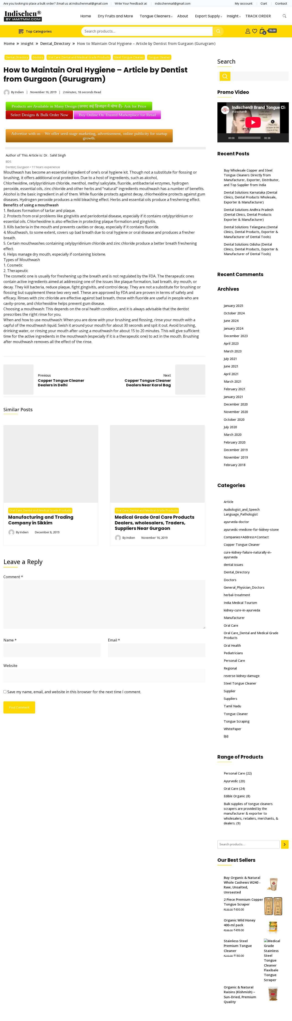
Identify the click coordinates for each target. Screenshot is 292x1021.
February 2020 (234, 442)
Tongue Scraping (237, 721)
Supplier (230, 691)
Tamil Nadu (232, 706)
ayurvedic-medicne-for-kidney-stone (251, 529)
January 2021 (233, 397)
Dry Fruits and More (115, 16)
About (182, 16)
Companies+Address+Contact (246, 537)
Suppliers (230, 698)
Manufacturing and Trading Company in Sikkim (40, 520)
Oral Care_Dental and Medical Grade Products (79, 57)
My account (243, 3)
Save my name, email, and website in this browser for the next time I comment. (74, 691)
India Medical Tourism (240, 602)
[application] (253, 122)
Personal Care (234, 660)
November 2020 (236, 412)
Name (10, 640)
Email (114, 640)
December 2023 (236, 336)
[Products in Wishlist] (254, 30)
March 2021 (233, 381)
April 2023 (231, 343)
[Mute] (275, 138)
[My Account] (247, 30)
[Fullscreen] (282, 138)
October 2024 (234, 313)
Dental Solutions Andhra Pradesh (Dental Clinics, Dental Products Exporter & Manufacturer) (249, 215)
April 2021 (231, 374)
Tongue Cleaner (159, 57)
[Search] (285, 844)
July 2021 (230, 359)
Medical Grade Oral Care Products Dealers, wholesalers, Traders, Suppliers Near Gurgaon (154, 522)
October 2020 (234, 419)
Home (85, 16)
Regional (230, 668)
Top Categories (39, 31)
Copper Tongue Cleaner (242, 544)
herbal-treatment (237, 595)
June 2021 (231, 366)
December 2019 (236, 450)
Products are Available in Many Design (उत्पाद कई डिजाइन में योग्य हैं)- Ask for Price (78, 106)
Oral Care (231, 625)
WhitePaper (232, 729)
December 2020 (236, 404)
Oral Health (232, 645)
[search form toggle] (284, 16)
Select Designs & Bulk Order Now (39, 115)
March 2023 (233, 351)
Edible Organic (234, 796)
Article (228, 502)
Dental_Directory (17, 57)
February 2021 (234, 389)
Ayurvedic (231, 781)
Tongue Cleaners (155, 16)
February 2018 (234, 465)
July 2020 (230, 427)
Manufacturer (234, 618)
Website (10, 665)
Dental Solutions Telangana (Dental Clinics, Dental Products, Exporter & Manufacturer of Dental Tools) (251, 232)
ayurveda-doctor (236, 522)
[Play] (223, 138)
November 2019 (236, 457)
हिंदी (226, 736)
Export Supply (207, 16)
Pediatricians (233, 653)
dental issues (233, 564)
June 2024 (231, 320)
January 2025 (233, 305)
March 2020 (233, 434)
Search (226, 61)
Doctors (38, 57)
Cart (264, 3)
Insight (233, 16)
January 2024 (233, 328)
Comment (13, 576)
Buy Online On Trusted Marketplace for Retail (117, 115)
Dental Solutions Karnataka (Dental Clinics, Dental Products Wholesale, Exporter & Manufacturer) (250, 197)
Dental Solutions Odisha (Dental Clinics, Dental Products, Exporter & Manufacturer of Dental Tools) (251, 249)
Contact (281, 3)
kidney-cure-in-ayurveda (242, 610)
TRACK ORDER (258, 16)
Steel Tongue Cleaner (129, 57)
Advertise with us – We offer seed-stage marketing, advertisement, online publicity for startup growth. (89, 135)
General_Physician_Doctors (244, 587)
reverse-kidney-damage (242, 676)
